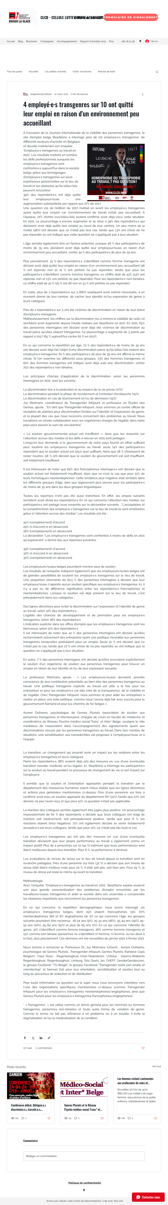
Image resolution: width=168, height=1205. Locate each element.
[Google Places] (140, 41)
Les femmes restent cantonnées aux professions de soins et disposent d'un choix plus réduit (135, 1080)
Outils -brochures (82, 71)
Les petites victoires (55, 71)
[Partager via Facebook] (24, 1037)
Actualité (33, 71)
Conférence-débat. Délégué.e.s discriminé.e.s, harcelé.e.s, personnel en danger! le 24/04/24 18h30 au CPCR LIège (30, 1107)
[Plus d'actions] (143, 94)
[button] (156, 71)
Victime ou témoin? (88, 17)
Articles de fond (106, 71)
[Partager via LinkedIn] (40, 1037)
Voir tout (156, 1066)
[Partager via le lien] (49, 1037)
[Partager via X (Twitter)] (32, 1037)
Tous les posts (14, 71)
